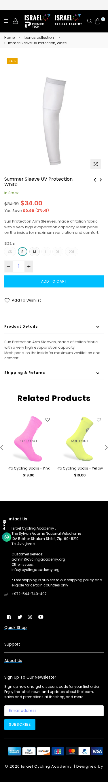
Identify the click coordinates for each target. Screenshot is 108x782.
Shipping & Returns (24, 372)
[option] (54, 114)
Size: (9, 243)
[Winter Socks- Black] (101, 179)
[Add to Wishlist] (47, 419)
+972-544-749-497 (29, 593)
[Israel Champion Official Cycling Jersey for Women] (95, 179)
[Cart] (97, 21)
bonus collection (39, 37)
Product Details (21, 326)
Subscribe (20, 724)
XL (58, 251)
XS (10, 251)
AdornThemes (54, 772)
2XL (72, 251)
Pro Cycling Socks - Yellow (80, 468)
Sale (12, 61)
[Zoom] (95, 164)
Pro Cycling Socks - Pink (29, 468)
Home (9, 37)
